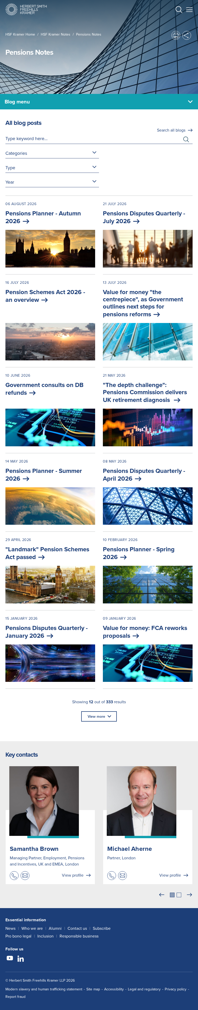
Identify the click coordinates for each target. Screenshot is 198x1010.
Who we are (32, 928)
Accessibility (114, 989)
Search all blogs (171, 130)
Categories (16, 153)
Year (9, 182)
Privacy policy (175, 989)
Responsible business (79, 936)
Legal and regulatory (144, 989)
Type (10, 167)
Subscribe (102, 928)
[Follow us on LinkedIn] (21, 959)
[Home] (26, 9)
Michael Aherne (129, 848)
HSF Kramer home (20, 34)
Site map (93, 989)
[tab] (172, 895)
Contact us (77, 928)
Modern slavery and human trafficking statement (43, 989)
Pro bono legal (18, 936)
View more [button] (96, 716)
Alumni (55, 928)
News (10, 928)
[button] (179, 10)
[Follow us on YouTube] (9, 959)
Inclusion (45, 936)
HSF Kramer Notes (55, 34)
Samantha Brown (34, 848)
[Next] (189, 895)
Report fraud (15, 996)
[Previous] (162, 895)
